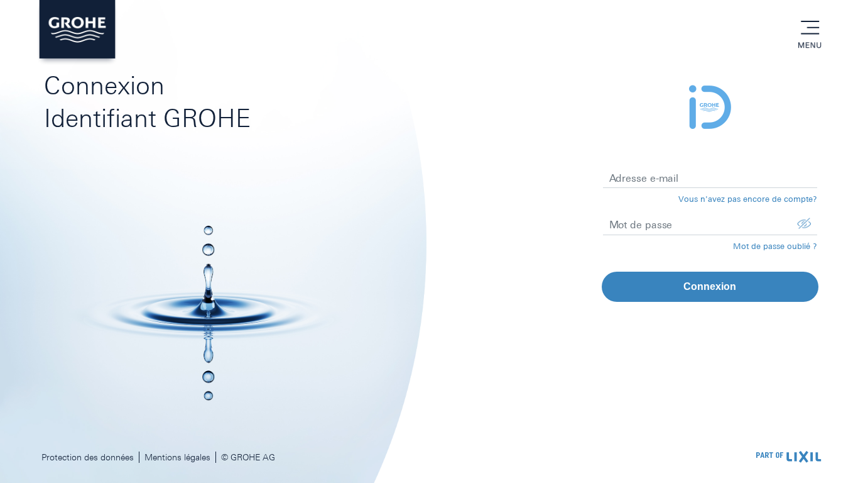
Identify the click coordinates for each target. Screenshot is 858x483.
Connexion (709, 286)
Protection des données (87, 457)
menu (810, 28)
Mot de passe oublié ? (775, 246)
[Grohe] (77, 32)
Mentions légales (177, 457)
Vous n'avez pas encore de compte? (747, 199)
